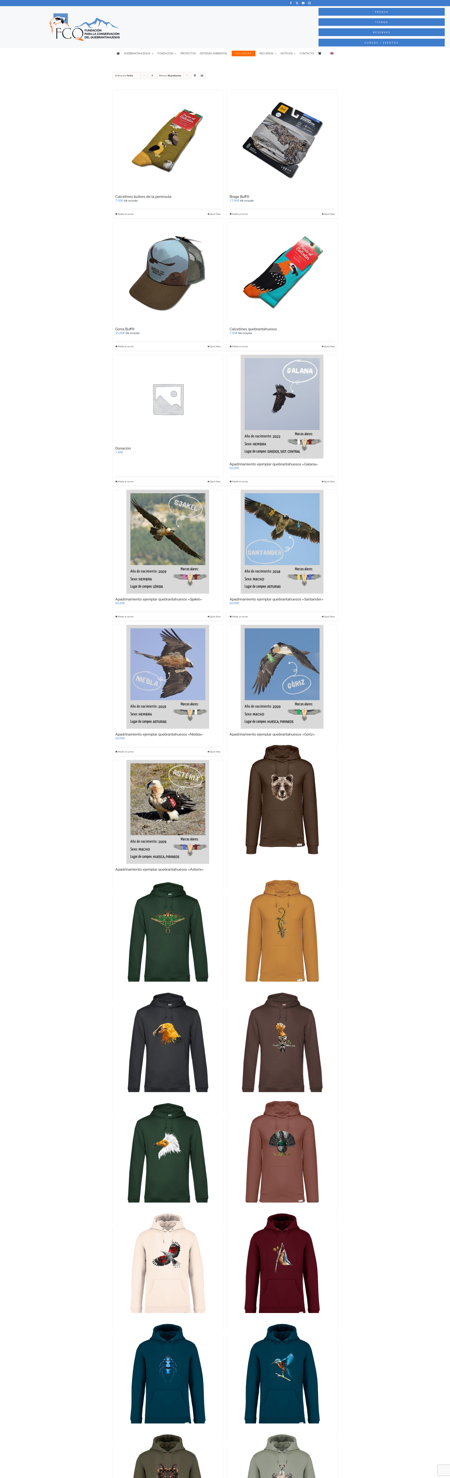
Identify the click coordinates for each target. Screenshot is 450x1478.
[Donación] (168, 399)
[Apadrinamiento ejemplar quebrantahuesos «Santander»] (282, 542)
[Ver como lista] (201, 75)
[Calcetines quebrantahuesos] (282, 272)
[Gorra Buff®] (168, 272)
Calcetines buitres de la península (143, 197)
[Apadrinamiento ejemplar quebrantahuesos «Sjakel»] (168, 542)
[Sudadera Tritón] (282, 934)
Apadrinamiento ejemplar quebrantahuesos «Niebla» (159, 734)
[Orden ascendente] (152, 75)
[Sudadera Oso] (282, 799)
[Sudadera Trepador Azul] (282, 1266)
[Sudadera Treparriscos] (168, 1266)
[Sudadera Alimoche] (168, 1155)
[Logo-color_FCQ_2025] (84, 15)
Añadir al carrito (126, 213)
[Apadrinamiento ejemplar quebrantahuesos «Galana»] (282, 407)
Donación (123, 448)
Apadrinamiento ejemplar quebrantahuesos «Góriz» (272, 734)
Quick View (215, 213)
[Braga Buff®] (282, 140)
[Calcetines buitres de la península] (168, 140)
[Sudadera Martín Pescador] (282, 1376)
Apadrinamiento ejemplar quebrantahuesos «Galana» (274, 464)
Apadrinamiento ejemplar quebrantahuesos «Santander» (276, 599)
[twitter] (297, 3)
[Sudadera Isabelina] (168, 934)
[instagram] (309, 3)
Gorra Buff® (125, 329)
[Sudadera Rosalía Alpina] (168, 1376)
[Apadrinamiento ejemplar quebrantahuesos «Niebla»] (168, 677)
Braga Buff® (239, 197)
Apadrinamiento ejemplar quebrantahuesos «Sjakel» (158, 599)
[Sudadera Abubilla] (282, 1045)
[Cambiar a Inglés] (331, 53)
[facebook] (291, 3)
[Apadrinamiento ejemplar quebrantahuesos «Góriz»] (282, 677)
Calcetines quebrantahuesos (253, 329)
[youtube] (303, 3)
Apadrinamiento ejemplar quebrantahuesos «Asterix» (159, 869)
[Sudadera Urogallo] (282, 1155)
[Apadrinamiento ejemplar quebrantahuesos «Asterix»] (168, 812)
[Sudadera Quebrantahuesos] (168, 1045)
